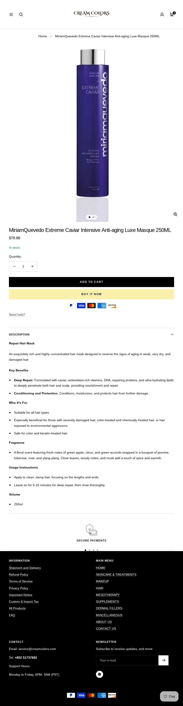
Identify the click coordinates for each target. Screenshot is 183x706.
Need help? (17, 314)
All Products (17, 608)
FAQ (12, 615)
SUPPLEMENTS (107, 601)
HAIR (99, 588)
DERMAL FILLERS (109, 608)
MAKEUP (102, 581)
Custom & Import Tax (24, 601)
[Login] (162, 14)
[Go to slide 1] (89, 217)
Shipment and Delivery (25, 568)
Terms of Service (21, 581)
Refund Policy (18, 574)
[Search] (21, 14)
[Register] (163, 660)
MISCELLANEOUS (109, 615)
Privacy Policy (18, 588)
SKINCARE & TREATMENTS (116, 574)
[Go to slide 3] (93, 550)
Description (19, 334)
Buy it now (91, 294)
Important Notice (20, 595)
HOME (100, 568)
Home (42, 36)
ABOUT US (104, 622)
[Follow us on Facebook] (99, 674)
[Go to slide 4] (97, 550)
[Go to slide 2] (93, 217)
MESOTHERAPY (108, 595)
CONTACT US (106, 628)
